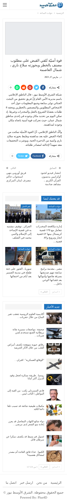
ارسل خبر (26, 482)
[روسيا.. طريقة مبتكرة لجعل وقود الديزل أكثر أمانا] (54, 379)
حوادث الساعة (55, 206)
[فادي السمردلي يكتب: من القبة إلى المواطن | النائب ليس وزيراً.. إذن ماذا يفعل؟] (54, 395)
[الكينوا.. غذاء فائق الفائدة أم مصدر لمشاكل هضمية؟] (54, 456)
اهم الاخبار (26, 206)
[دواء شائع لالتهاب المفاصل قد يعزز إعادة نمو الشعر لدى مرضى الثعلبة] (54, 425)
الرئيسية (56, 482)
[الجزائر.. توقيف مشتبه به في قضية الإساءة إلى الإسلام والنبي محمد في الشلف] (18, 213)
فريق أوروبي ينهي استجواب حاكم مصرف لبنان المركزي (18, 176)
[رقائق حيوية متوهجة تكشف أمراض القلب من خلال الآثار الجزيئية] (54, 349)
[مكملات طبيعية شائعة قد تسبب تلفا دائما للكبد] (54, 410)
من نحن (41, 482)
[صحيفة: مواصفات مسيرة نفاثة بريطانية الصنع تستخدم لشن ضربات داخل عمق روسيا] (54, 333)
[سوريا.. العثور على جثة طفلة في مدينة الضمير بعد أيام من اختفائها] (18, 256)
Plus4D (42, 497)
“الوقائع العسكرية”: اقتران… (29, 360)
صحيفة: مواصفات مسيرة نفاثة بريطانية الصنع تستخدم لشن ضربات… (28, 332)
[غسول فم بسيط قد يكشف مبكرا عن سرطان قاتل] (54, 440)
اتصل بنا (11, 482)
